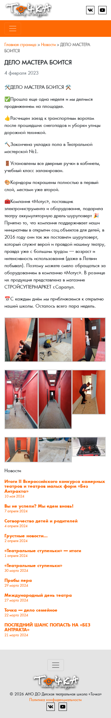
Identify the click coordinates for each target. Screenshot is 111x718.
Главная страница (20, 44)
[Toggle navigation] (12, 28)
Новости (48, 44)
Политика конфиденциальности (55, 699)
